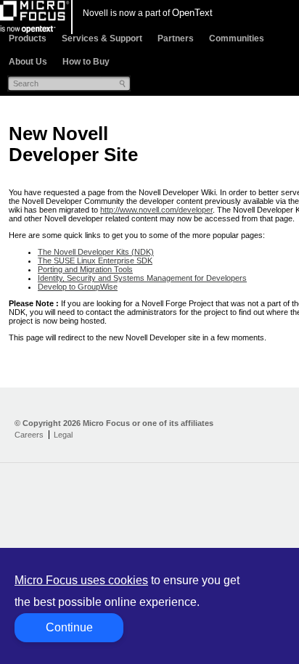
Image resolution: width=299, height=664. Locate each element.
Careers (29, 434)
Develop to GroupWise (78, 286)
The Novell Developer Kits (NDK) (96, 251)
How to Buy (86, 62)
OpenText (192, 12)
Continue (69, 627)
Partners (175, 38)
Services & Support (102, 38)
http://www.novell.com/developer (156, 209)
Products (27, 38)
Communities (236, 38)
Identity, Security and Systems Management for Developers (142, 278)
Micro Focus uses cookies (81, 580)
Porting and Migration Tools (85, 269)
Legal (63, 434)
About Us (28, 62)
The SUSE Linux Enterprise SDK (95, 260)
